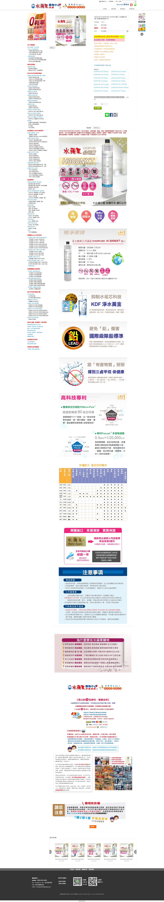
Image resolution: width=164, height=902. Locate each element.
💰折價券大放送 (31, 66)
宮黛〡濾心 (31, 212)
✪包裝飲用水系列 (32, 339)
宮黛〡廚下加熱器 (32, 208)
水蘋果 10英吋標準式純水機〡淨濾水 (36, 75)
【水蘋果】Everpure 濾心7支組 (36, 255)
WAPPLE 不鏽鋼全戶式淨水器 (34, 117)
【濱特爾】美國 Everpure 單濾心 (36, 258)
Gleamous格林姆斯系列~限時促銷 (35, 191)
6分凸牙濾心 (31, 127)
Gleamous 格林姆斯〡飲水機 (35, 194)
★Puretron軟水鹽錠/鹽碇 (34, 61)
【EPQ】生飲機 (32, 154)
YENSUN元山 (30, 219)
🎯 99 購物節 (31, 45)
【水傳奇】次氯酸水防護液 (34, 287)
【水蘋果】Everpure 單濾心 (35, 251)
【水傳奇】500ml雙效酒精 (34, 274)
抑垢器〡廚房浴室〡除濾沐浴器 (35, 326)
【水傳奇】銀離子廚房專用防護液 (36, 283)
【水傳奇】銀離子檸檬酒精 (35, 281)
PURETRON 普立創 (32, 223)
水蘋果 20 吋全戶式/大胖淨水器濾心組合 (38, 315)
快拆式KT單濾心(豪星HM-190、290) (37, 164)
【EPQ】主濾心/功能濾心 (34, 160)
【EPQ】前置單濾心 (33, 155)
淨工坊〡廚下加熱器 (33, 215)
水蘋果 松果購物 (62, 883)
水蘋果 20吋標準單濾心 (34, 97)
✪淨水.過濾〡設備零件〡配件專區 (37, 322)
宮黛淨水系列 (30, 205)
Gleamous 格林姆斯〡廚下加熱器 (36, 192)
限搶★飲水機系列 (32, 68)
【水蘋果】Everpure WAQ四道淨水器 (37, 246)
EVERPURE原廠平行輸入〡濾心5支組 (37, 262)
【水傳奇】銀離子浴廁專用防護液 (36, 285)
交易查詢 (111, 1)
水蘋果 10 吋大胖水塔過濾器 (35, 305)
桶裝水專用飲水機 (31, 343)
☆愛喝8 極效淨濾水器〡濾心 (35, 51)
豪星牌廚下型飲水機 (33, 187)
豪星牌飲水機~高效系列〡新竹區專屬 (37, 185)
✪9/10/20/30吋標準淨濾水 (34, 73)
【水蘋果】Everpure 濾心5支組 (36, 253)
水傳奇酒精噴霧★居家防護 (34, 278)
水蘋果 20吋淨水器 (33, 93)
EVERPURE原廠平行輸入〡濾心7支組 (37, 264)
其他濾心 (29, 120)
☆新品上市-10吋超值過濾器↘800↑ (37, 80)
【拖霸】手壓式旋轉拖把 (33, 349)
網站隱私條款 (82, 901)
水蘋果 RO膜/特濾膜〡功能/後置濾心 (37, 122)
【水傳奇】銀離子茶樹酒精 (35, 280)
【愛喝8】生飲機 (32, 134)
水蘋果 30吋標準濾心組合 (34, 102)
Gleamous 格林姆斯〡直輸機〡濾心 (37, 197)
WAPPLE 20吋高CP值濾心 (34, 113)
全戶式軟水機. (31, 296)
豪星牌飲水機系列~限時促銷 (34, 182)
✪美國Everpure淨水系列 (34, 235)
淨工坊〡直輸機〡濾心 (34, 217)
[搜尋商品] (135, 1)
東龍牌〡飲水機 (32, 228)
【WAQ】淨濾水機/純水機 (34, 140)
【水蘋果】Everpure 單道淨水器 (36, 239)
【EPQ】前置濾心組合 (34, 157)
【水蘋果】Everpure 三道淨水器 (36, 242)
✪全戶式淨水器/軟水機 (33, 292)
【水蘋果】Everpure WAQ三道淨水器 (37, 244)
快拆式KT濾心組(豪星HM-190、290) (37, 166)
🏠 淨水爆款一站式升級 (33, 47)
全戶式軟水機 (30, 294)
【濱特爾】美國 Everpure (33, 256)
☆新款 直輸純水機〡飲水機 (35, 52)
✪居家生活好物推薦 (33, 347)
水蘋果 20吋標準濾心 (32, 95)
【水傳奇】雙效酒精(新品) (33, 271)
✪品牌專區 (30, 179)
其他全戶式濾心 (32, 319)
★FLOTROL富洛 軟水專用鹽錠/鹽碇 (37, 59)
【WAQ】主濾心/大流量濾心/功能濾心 (37, 150)
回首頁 (105, 8)
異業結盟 (131, 8)
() (103, 1)
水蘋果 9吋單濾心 (32, 106)
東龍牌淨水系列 (31, 226)
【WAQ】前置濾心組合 (34, 145)
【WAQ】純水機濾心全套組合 (35, 147)
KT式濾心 (30, 126)
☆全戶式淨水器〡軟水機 (34, 54)
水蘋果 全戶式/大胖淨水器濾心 (34, 308)
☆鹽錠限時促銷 (31, 56)
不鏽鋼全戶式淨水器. (33, 301)
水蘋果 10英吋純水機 (33, 77)
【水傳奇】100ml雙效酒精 (34, 276)
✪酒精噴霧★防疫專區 (33, 269)
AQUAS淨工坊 (31, 214)
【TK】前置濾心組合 (33, 171)
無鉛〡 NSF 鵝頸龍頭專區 (33, 328)
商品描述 (88, 127)
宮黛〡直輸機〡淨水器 (34, 210)
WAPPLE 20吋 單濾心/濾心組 (35, 115)
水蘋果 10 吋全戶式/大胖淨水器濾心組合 (38, 312)
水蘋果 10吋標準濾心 (32, 86)
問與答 (96, 127)
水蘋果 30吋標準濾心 (32, 100)
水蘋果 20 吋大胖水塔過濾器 (35, 306)
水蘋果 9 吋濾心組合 (33, 107)
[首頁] (56, 6)
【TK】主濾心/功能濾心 (34, 176)
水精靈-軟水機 (31, 203)
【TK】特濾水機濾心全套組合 (35, 175)
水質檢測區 (30, 334)
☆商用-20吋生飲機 (33, 84)
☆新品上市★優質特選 (32, 49)
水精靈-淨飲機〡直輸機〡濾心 (35, 201)
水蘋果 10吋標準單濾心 (34, 88)
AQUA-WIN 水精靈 (32, 199)
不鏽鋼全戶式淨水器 (32, 299)
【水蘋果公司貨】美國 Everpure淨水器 (37, 237)
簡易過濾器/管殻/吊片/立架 (34, 324)
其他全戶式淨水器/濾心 (33, 317)
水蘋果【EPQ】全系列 (33, 152)
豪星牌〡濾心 (31, 189)
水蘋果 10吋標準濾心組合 (34, 89)
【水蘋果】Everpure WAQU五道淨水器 (38, 247)
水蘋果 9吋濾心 (31, 104)
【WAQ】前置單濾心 (33, 143)
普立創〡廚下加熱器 (33, 224)
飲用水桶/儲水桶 (31, 330)
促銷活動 (113, 8)
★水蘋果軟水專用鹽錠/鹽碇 (35, 58)
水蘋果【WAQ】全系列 (33, 138)
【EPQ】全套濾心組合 (34, 159)
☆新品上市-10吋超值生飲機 (35, 79)
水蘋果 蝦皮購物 (62, 881)
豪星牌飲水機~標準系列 (34, 184)
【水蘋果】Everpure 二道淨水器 (36, 241)
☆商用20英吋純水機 (33, 82)
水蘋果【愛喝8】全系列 (33, 133)
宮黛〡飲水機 (31, 207)
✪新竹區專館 (31, 64)
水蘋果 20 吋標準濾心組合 (34, 98)
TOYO (28, 230)
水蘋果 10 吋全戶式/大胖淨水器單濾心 (37, 310)
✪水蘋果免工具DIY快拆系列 (35, 130)
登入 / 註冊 (118, 1)
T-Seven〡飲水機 (32, 196)
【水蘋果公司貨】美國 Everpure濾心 (36, 249)
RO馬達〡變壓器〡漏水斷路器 (34, 332)
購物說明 (122, 8)
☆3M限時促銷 (30, 265)
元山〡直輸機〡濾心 (33, 221)
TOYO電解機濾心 (32, 232)
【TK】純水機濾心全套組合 (35, 173)
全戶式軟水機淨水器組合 (34, 297)
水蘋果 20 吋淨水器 (32, 91)
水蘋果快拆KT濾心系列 (33, 162)
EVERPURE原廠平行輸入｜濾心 (35, 260)
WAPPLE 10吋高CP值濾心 (34, 109)
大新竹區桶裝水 (31, 341)
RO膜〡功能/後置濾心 (33, 124)
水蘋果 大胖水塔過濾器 (33, 303)
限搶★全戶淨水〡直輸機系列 (35, 70)
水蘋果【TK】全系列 (32, 168)
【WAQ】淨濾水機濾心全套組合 (36, 148)
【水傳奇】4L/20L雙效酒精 (35, 273)
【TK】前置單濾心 (33, 170)
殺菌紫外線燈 (30, 336)
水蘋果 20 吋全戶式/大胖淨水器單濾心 (37, 314)
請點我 (122, 36)
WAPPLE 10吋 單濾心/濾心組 (35, 111)
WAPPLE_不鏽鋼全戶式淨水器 (36, 118)
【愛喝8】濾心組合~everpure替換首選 (37, 136)
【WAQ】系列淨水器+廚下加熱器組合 (37, 141)
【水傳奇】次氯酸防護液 (34, 289)
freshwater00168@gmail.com (43, 887)
